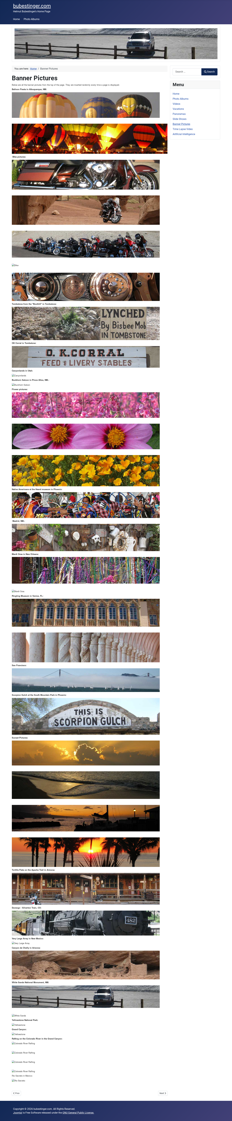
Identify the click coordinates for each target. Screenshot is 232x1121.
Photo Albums (31, 19)
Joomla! (17, 1112)
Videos (176, 103)
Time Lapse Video (183, 129)
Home (16, 19)
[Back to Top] (226, 1115)
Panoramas (179, 113)
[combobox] (187, 71)
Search (211, 71)
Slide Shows (179, 119)
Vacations (178, 108)
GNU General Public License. (78, 1112)
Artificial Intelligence (184, 134)
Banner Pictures (181, 124)
